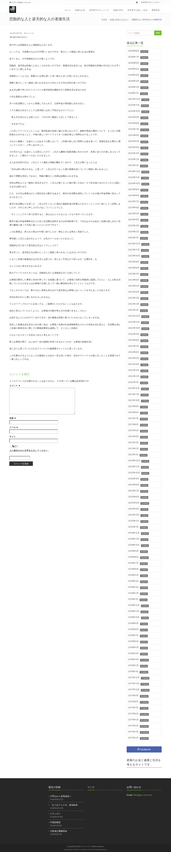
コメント (14, 385)
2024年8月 (137, 195)
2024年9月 (137, 189)
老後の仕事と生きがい (119, 19)
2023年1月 (137, 310)
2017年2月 (138, 738)
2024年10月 (138, 183)
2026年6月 (137, 63)
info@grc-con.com (24, 2)
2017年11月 (138, 683)
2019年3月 (137, 587)
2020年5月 (138, 503)
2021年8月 (137, 412)
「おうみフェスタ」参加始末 (64, 805)
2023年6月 (137, 280)
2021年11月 (138, 394)
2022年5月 (137, 358)
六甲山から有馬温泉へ (60, 796)
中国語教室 (55, 822)
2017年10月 (138, 689)
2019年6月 (137, 569)
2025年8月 (137, 123)
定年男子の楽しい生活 (137, 10)
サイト (12, 436)
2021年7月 (137, 418)
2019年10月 (138, 545)
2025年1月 (137, 165)
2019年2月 (137, 593)
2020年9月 (137, 478)
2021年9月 (137, 406)
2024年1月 (137, 237)
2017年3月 (138, 731)
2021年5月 (137, 430)
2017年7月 (137, 707)
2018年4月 (137, 653)
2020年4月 (137, 509)
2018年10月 (138, 617)
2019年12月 (138, 533)
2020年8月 (137, 484)
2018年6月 (137, 641)
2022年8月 (137, 340)
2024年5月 (137, 213)
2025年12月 (138, 99)
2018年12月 (138, 605)
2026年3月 (137, 81)
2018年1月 (137, 671)
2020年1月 (137, 527)
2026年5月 (137, 69)
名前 (12, 418)
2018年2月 (137, 665)
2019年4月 (137, 581)
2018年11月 (137, 611)
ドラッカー (55, 813)
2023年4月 (137, 292)
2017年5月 (138, 719)
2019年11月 (137, 539)
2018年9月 (137, 623)
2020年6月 (137, 497)
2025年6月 (137, 135)
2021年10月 (138, 400)
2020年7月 (137, 490)
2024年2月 (137, 231)
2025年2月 (137, 159)
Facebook (145, 749)
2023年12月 (138, 243)
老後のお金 (80, 10)
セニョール (30, 33)
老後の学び (118, 10)
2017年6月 (138, 713)
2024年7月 (137, 201)
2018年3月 (138, 659)
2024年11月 (138, 177)
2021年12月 (138, 388)
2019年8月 (138, 557)
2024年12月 (138, 171)
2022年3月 (137, 370)
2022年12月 (138, 316)
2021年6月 (137, 424)
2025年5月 (137, 141)
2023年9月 (137, 262)
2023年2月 (137, 304)
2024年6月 (137, 207)
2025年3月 (137, 153)
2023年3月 (137, 298)
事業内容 (156, 10)
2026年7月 (137, 57)
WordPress (76, 850)
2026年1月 (137, 93)
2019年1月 (137, 599)
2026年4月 (137, 75)
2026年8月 (137, 51)
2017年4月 (138, 725)
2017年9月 (138, 695)
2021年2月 (137, 448)
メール (13, 427)
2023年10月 (138, 255)
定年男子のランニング (99, 10)
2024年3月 (137, 225)
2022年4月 (137, 364)
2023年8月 (137, 268)
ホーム (68, 10)
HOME (104, 19)
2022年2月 (137, 376)
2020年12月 (138, 460)
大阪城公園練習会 (58, 831)
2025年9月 (137, 117)
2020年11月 (138, 466)
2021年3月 (137, 442)
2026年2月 (137, 87)
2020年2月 (137, 521)
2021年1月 (137, 454)
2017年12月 (138, 677)
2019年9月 (137, 551)
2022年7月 (137, 346)
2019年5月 (137, 575)
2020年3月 (137, 515)
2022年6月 (137, 352)
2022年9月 (137, 334)
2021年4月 (137, 436)
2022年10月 (138, 328)
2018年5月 (137, 647)
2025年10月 (138, 111)
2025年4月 (137, 147)
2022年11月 (138, 322)
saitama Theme (87, 850)
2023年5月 (137, 286)
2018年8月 (137, 629)
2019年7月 (137, 563)
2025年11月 (138, 105)
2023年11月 (138, 249)
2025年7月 (138, 129)
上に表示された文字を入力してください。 (29, 450)
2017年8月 (138, 701)
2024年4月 (137, 219)
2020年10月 (138, 472)
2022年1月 (137, 382)
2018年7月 (137, 635)
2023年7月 (137, 274)
